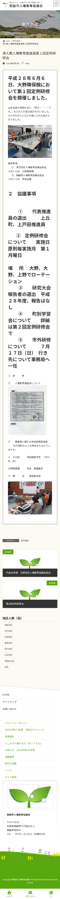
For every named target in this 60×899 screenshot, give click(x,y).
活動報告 (9, 756)
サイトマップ (9, 701)
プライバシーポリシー (16, 723)
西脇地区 (8, 625)
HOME (6, 694)
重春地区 (8, 643)
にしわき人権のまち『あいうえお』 (23, 743)
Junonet (30, 883)
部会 (6, 667)
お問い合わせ (9, 709)
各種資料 (9, 736)
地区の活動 (10, 763)
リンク (8, 770)
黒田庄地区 (9, 661)
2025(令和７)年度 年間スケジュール (24, 729)
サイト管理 (10, 777)
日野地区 (8, 637)
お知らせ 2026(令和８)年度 (20, 750)
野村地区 (8, 649)
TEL (51, 896)
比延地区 (8, 655)
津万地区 (25, 540)
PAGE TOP (54, 883)
